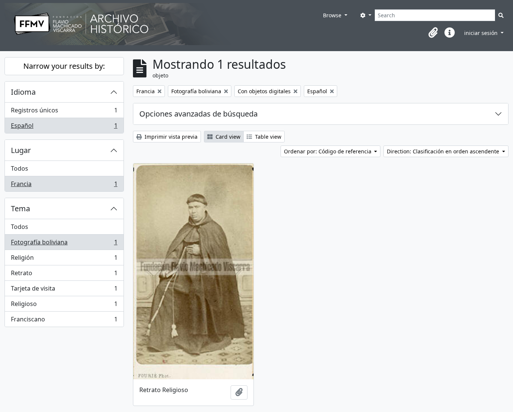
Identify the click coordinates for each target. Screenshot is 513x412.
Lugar (21, 150)
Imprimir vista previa (170, 136)
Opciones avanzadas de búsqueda (198, 114)
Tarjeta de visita (64, 290)
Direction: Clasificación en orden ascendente (444, 151)
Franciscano (64, 321)
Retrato (64, 275)
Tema (20, 208)
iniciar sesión (481, 32)
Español (64, 127)
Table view (267, 136)
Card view (227, 136)
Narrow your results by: (64, 66)
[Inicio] (162, 24)
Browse (333, 15)
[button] (433, 32)
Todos (19, 168)
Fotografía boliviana (64, 244)
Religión (64, 259)
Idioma (23, 92)
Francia (64, 185)
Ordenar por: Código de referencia (328, 151)
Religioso (64, 306)
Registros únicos (64, 112)
